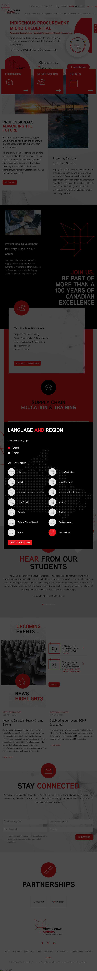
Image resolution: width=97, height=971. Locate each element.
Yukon (17, 532)
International (64, 532)
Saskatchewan (62, 522)
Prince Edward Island (25, 522)
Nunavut (59, 502)
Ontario (18, 512)
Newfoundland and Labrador (28, 492)
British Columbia (63, 472)
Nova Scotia (20, 502)
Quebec (59, 512)
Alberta (18, 472)
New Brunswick (63, 482)
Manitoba (19, 482)
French (16, 452)
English (16, 447)
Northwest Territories (66, 492)
